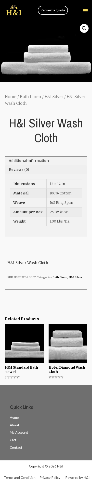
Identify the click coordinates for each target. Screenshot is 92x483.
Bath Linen (30, 96)
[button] (53, 10)
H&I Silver (54, 96)
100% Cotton (60, 193)
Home (10, 96)
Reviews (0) (19, 170)
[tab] (46, 160)
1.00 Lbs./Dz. (60, 221)
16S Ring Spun (61, 202)
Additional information (29, 161)
